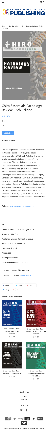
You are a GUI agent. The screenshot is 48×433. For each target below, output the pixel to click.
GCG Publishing (23, 428)
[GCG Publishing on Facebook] (26, 410)
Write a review (25, 275)
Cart (44, 2)
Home (3, 26)
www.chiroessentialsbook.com (21, 206)
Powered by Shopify (37, 428)
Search (24, 396)
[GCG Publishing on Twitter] (21, 410)
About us (24, 399)
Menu (6, 2)
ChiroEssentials (14, 26)
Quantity (5, 121)
